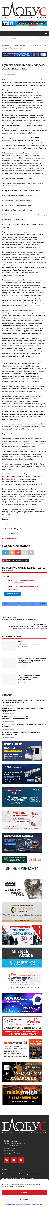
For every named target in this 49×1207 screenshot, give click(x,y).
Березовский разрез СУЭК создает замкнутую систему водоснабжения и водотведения (32, 661)
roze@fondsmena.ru (10, 538)
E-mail (6, 576)
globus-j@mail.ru (14, 1153)
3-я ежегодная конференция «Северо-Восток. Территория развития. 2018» (29, 677)
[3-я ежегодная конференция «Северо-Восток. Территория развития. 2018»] (9, 680)
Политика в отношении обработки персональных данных (23, 1204)
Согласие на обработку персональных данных (18, 1178)
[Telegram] (21, 1160)
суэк (26, 561)
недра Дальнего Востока (15, 561)
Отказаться (24, 1199)
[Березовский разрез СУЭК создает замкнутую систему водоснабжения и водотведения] (9, 664)
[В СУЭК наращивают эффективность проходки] (9, 647)
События (7, 695)
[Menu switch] (45, 33)
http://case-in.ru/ (8, 479)
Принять (24, 1193)
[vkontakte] (6, 1160)
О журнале (6, 1169)
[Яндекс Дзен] (14, 1160)
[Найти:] (24, 38)
